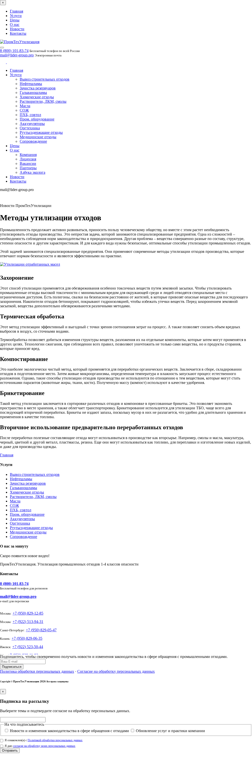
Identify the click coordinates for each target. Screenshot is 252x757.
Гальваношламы (33, 92)
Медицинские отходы (38, 137)
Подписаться (11, 667)
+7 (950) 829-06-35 (27, 638)
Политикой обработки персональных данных (55, 740)
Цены (14, 20)
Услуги (16, 16)
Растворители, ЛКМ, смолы (43, 101)
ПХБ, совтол (30, 115)
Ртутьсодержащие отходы (41, 132)
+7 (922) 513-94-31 (28, 621)
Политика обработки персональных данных (37, 671)
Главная (16, 11)
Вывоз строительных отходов (44, 79)
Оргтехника (30, 128)
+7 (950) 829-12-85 (28, 613)
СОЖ (24, 110)
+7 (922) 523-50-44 (27, 647)
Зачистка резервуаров (38, 88)
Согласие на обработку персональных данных (116, 671)
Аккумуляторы (32, 123)
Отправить (10, 750)
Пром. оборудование (37, 119)
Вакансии (28, 163)
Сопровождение (33, 141)
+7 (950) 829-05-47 (41, 630)
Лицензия (28, 159)
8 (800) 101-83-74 (14, 51)
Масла (25, 106)
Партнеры (28, 168)
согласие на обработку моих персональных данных (44, 746)
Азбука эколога (32, 172)
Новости (17, 29)
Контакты (18, 33)
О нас (14, 24)
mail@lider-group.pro (17, 55)
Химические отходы (37, 97)
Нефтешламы (31, 84)
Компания (28, 155)
